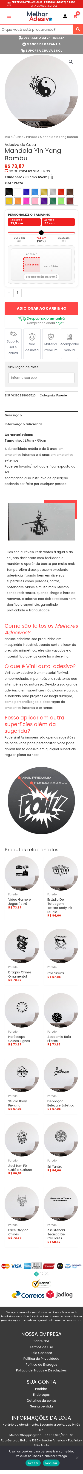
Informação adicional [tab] (23, 424)
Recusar (51, 1463)
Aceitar (33, 1463)
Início (9, 137)
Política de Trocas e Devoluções (41, 1370)
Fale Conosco (41, 1353)
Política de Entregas (41, 1365)
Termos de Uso (41, 1347)
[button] (71, 62)
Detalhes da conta (41, 1401)
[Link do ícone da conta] (65, 16)
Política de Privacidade (41, 1359)
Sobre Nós (41, 1341)
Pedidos (41, 1389)
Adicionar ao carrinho (41, 308)
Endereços (41, 1395)
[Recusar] (77, 1457)
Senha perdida (41, 1406)
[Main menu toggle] (9, 16)
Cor (8, 183)
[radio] (9, 192)
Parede (31, 137)
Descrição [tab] (13, 415)
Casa (19, 137)
